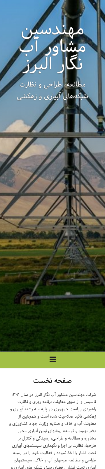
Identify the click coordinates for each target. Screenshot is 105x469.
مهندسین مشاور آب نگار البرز (52, 46)
